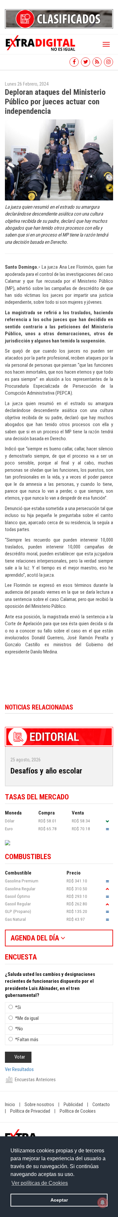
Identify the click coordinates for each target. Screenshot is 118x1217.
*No (19, 1029)
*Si (18, 1007)
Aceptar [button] (59, 1200)
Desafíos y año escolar (46, 770)
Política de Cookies (78, 1111)
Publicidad (73, 1104)
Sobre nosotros (39, 1104)
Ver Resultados (19, 1069)
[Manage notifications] (102, 1202)
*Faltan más (26, 1039)
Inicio (10, 1104)
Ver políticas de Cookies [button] (39, 1183)
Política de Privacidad (30, 1111)
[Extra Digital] (41, 42)
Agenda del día (35, 938)
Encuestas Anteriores (35, 1080)
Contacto (101, 1104)
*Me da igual (27, 1018)
